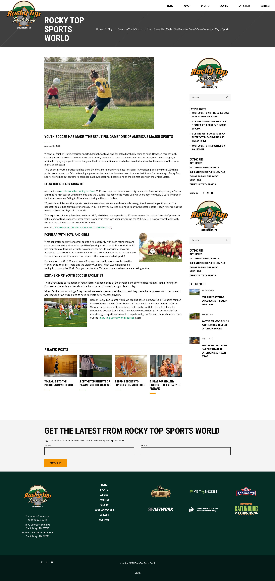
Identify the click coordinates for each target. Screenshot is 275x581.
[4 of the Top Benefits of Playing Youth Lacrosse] (95, 366)
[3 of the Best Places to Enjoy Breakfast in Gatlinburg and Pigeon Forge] (194, 340)
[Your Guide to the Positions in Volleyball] (60, 366)
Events (104, 490)
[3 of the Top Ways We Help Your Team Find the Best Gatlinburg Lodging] (194, 316)
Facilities (104, 500)
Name (47, 445)
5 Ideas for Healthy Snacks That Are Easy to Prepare (165, 385)
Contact (104, 520)
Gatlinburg (195, 163)
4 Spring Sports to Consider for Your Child (130, 383)
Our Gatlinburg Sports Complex (207, 172)
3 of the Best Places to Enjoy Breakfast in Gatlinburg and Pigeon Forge (208, 137)
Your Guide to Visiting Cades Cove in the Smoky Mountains (214, 301)
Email (144, 445)
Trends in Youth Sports (130, 29)
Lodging (104, 495)
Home (99, 29)
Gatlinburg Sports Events (204, 167)
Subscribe (55, 463)
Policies (104, 505)
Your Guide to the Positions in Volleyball (59, 383)
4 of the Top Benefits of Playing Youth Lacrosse (94, 383)
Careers (104, 515)
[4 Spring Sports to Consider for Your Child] (131, 366)
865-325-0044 (39, 519)
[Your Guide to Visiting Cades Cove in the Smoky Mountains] (194, 292)
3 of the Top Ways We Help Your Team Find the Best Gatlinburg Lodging (209, 125)
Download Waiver (104, 510)
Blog (110, 29)
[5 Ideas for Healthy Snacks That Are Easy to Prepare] (166, 366)
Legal (137, 572)
